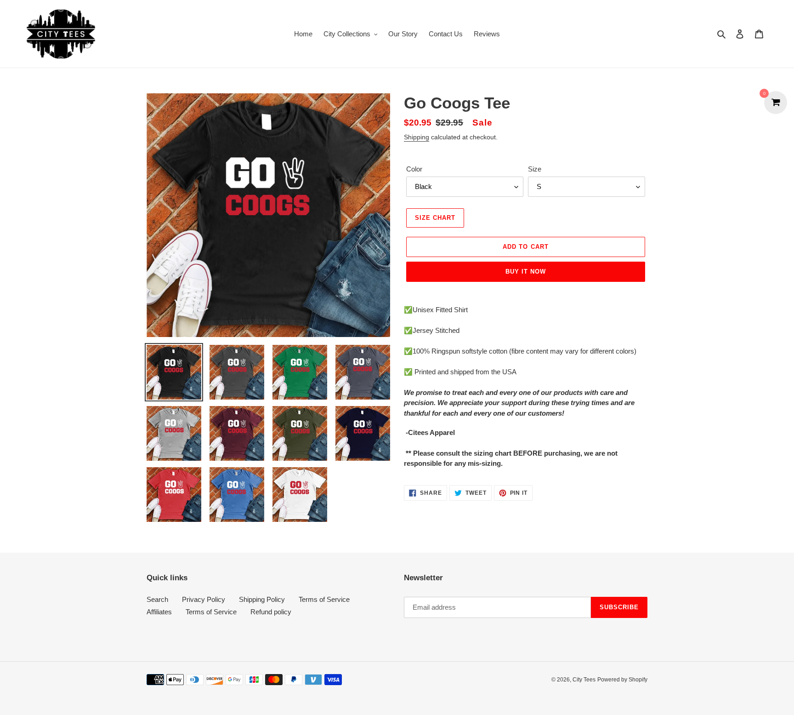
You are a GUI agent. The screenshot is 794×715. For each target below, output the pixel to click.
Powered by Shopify (622, 679)
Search (157, 599)
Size (534, 169)
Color (414, 169)
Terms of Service (324, 599)
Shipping (416, 137)
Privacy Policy (203, 599)
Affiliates (159, 612)
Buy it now (525, 271)
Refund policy (270, 612)
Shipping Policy (262, 599)
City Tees (584, 679)
